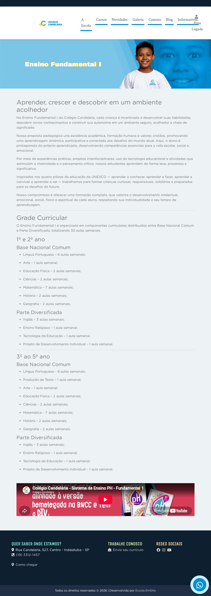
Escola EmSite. (145, 590)
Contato (155, 19)
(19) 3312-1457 (28, 555)
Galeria (138, 19)
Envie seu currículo (128, 550)
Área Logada (197, 25)
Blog (169, 19)
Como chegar (27, 564)
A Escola (86, 22)
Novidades (120, 19)
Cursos (101, 19)
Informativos (188, 19)
